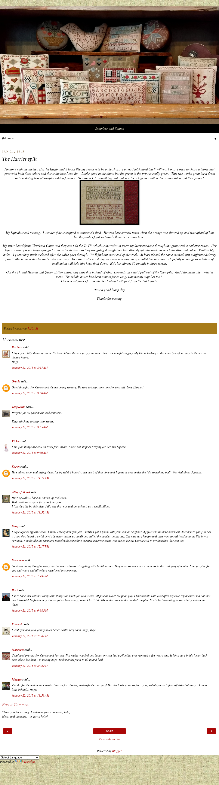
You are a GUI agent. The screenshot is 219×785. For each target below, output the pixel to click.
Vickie (16, 441)
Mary (15, 526)
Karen (16, 466)
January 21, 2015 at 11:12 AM (30, 478)
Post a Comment (16, 704)
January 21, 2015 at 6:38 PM (30, 610)
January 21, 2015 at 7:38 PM (30, 636)
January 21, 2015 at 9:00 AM (30, 393)
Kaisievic (17, 624)
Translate (29, 762)
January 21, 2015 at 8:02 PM (30, 666)
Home (109, 731)
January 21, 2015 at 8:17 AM (30, 368)
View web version (109, 739)
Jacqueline (18, 406)
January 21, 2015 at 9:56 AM (30, 453)
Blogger (116, 751)
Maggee (17, 679)
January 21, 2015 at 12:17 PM (30, 546)
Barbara (17, 347)
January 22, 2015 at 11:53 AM (30, 695)
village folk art (21, 492)
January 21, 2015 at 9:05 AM (30, 427)
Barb (15, 590)
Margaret (18, 649)
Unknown (18, 560)
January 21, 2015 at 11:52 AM (30, 512)
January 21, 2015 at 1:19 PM (30, 576)
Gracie (16, 381)
